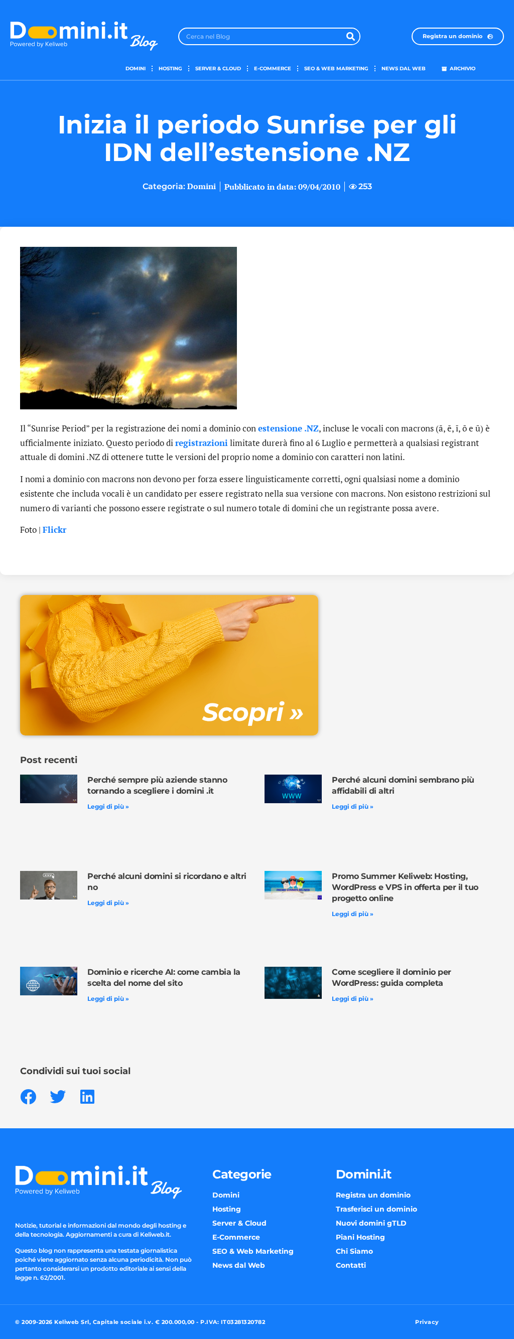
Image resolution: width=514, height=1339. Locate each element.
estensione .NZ (288, 428)
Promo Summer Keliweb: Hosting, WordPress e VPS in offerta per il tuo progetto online (405, 887)
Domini (135, 68)
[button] (28, 1097)
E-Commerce (272, 68)
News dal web (403, 68)
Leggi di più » (108, 806)
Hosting (170, 68)
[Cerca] (350, 36)
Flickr (54, 529)
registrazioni (201, 443)
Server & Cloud (218, 68)
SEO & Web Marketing (336, 68)
